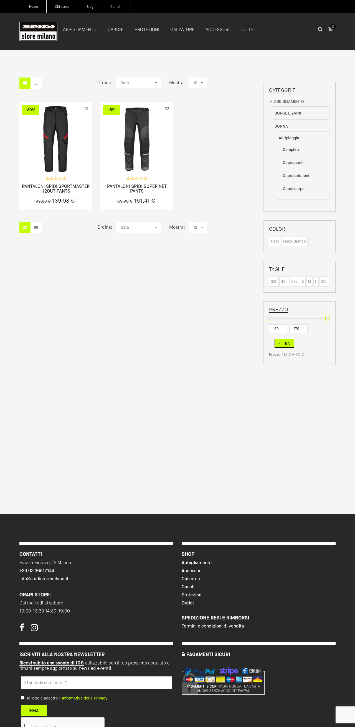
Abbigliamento (197, 562)
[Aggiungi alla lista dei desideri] (85, 108)
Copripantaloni (296, 175)
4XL (284, 281)
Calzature (192, 578)
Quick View (41, 160)
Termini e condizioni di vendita (213, 626)
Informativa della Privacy (84, 698)
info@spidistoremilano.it (44, 578)
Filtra (284, 343)
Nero (275, 241)
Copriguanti (293, 162)
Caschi (189, 586)
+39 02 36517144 (36, 570)
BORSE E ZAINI (288, 113)
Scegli (55, 160)
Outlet (188, 603)
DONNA (281, 126)
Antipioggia (289, 138)
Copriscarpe (294, 188)
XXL (324, 281)
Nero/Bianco (294, 241)
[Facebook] (21, 629)
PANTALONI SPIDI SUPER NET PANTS (137, 189)
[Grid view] (25, 83)
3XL (274, 281)
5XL (294, 281)
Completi (291, 149)
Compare (70, 160)
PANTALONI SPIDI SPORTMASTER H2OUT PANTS (56, 189)
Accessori (192, 570)
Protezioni (192, 594)
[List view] (36, 83)
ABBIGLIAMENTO (289, 101)
